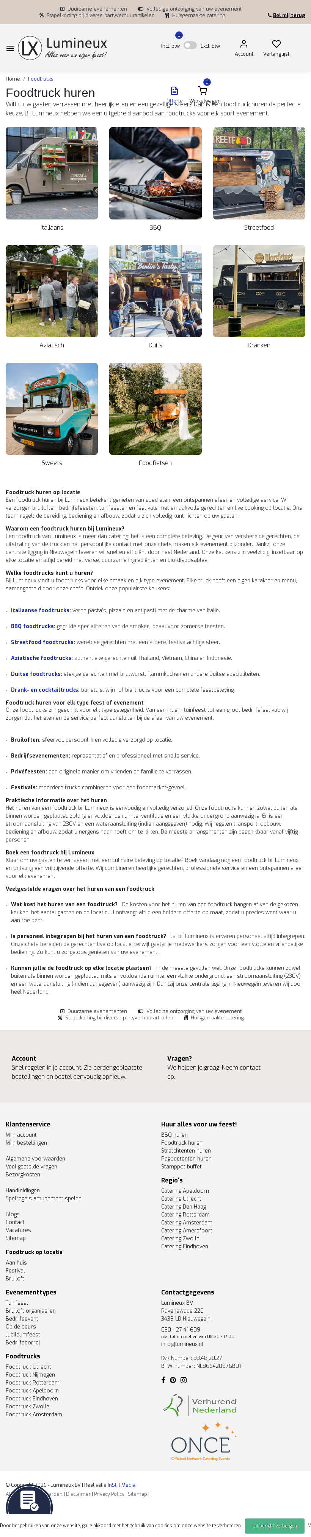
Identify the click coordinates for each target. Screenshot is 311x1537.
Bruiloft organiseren (31, 1311)
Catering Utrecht (181, 1199)
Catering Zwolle (180, 1238)
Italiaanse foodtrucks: (41, 610)
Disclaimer (78, 1494)
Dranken (259, 345)
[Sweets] (51, 408)
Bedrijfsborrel (23, 1342)
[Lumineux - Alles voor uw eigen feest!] (62, 48)
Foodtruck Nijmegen (30, 1374)
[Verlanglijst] (276, 46)
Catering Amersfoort (186, 1230)
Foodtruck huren (182, 1143)
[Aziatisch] (51, 291)
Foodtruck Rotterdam (33, 1382)
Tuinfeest (17, 1303)
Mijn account (21, 1135)
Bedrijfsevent (22, 1318)
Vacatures (18, 1230)
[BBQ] (155, 173)
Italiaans (52, 228)
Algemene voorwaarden (35, 1158)
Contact (15, 1222)
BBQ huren (174, 1135)
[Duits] (155, 291)
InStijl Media (121, 1485)
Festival (15, 1270)
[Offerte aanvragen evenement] (29, 1507)
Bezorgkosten (23, 1174)
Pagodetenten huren (186, 1158)
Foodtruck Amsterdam (34, 1414)
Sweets (52, 463)
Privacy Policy (109, 1494)
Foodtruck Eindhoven (32, 1398)
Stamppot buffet (181, 1166)
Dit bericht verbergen (275, 1526)
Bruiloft (15, 1278)
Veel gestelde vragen (31, 1166)
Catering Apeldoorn (185, 1191)
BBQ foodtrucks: (33, 626)
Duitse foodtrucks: (36, 674)
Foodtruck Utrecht (28, 1367)
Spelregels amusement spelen (44, 1198)
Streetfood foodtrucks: (43, 642)
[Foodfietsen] (155, 408)
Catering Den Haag (183, 1206)
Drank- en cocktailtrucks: (45, 690)
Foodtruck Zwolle (27, 1406)
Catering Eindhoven (184, 1246)
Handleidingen (23, 1190)
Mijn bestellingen (26, 1143)
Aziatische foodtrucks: (42, 658)
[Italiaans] (51, 173)
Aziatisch (51, 345)
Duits (155, 345)
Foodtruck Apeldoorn (32, 1390)
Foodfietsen (155, 463)
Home (13, 79)
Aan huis (16, 1262)
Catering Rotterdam (185, 1214)
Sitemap (16, 1238)
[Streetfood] (259, 173)
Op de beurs (21, 1326)
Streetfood (259, 228)
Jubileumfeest (23, 1334)
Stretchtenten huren (186, 1150)
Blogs (13, 1214)
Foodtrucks (40, 79)
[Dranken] (259, 291)
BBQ (155, 228)
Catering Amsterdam (186, 1222)
